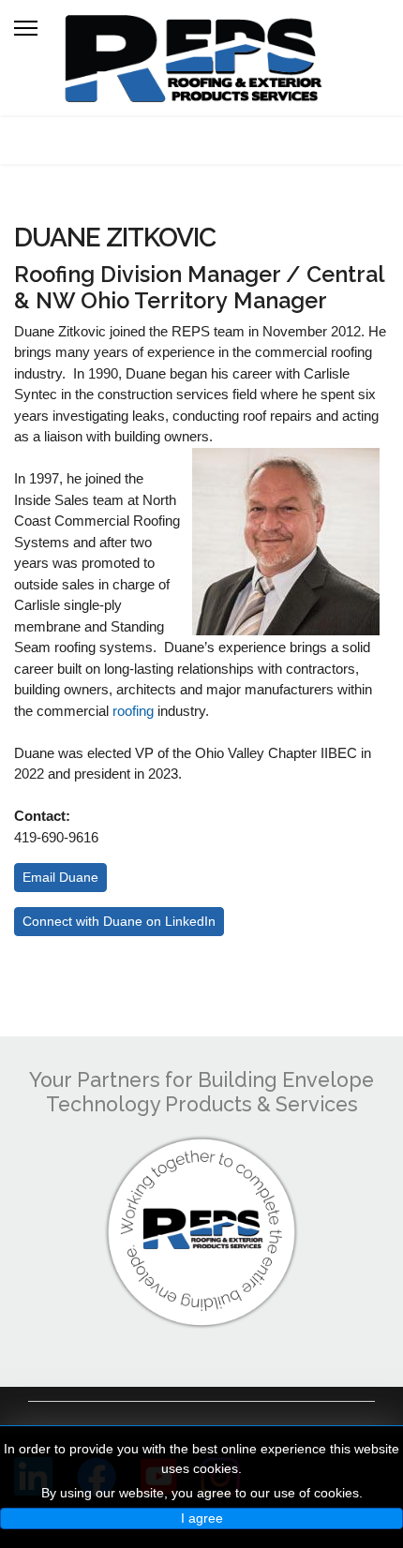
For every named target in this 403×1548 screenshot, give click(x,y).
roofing (133, 711)
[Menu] (25, 28)
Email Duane (60, 877)
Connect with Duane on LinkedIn (119, 921)
